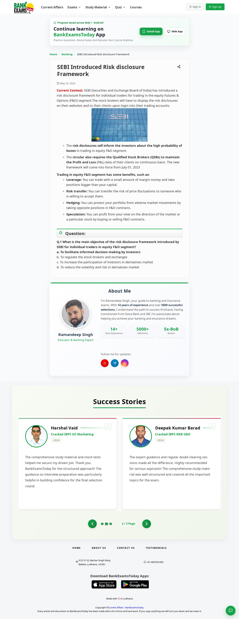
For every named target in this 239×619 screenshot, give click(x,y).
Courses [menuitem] (136, 7)
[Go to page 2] (106, 524)
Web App (177, 31)
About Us (99, 547)
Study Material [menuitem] (96, 7)
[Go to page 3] (110, 524)
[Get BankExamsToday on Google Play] (135, 584)
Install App (153, 31)
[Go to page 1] (92, 523)
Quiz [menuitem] (118, 7)
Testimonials (156, 547)
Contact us (126, 547)
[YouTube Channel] (105, 363)
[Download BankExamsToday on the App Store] (104, 584)
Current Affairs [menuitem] (52, 7)
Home (53, 54)
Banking (67, 54)
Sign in (197, 6)
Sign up (216, 6)
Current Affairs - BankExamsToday (126, 607)
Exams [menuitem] (72, 7)
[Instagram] (125, 363)
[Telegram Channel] (115, 363)
